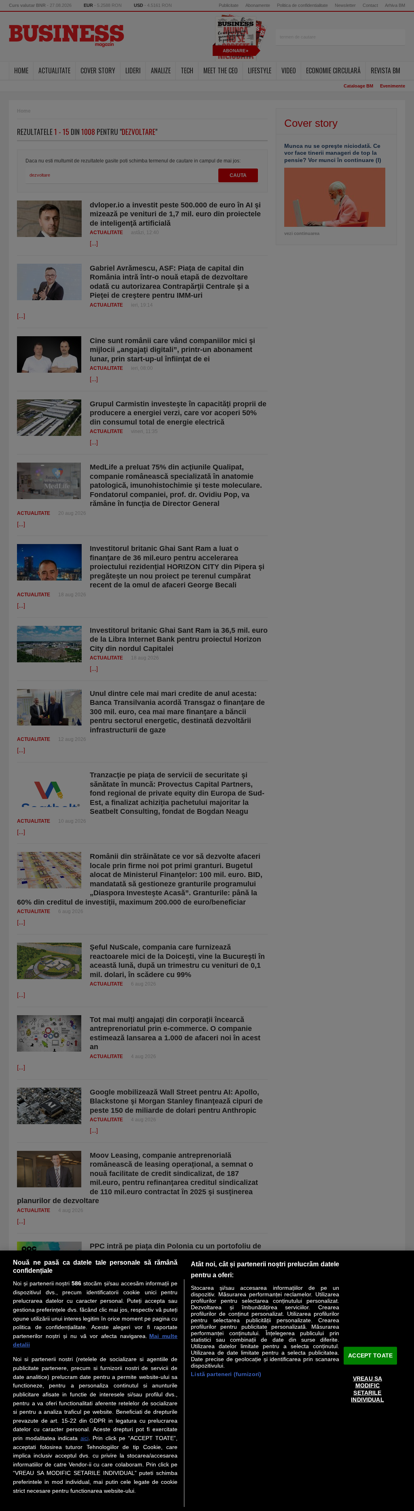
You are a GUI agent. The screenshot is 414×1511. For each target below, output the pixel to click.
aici (84, 1438)
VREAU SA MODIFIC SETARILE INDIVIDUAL (367, 1389)
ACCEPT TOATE (370, 1355)
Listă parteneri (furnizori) (226, 1374)
